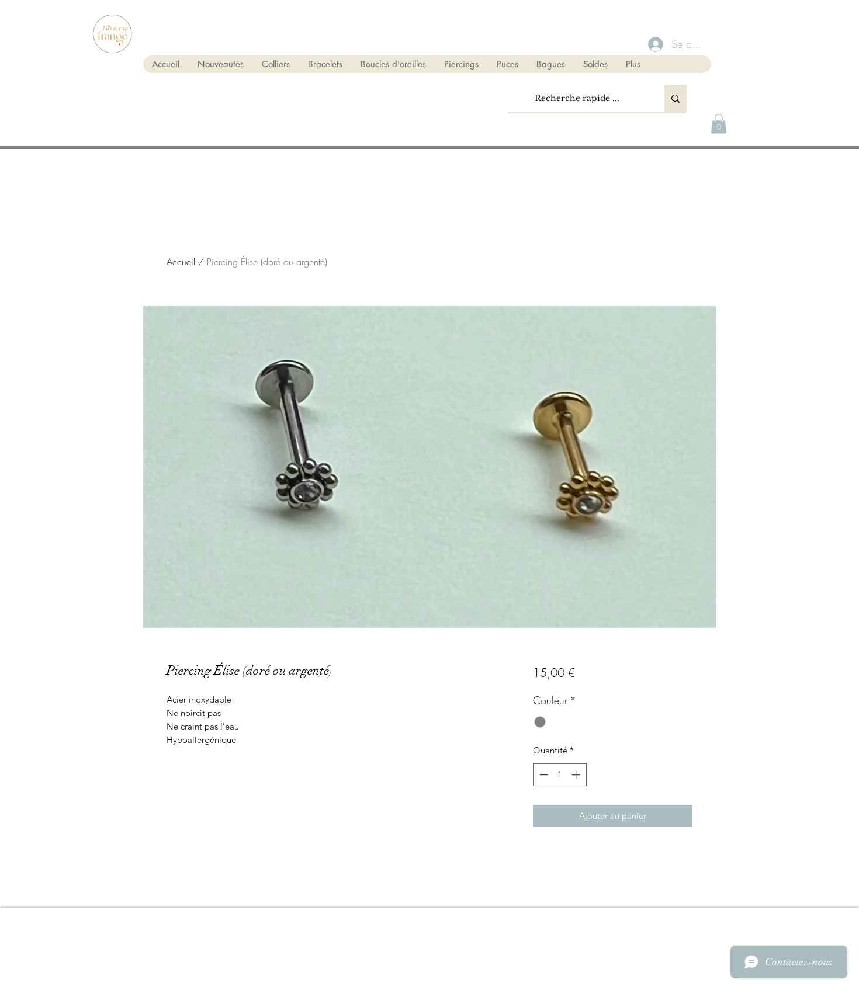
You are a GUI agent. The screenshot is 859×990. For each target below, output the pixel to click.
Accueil (181, 261)
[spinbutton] (559, 775)
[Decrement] (542, 775)
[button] (719, 123)
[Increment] (577, 775)
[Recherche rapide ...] (675, 98)
